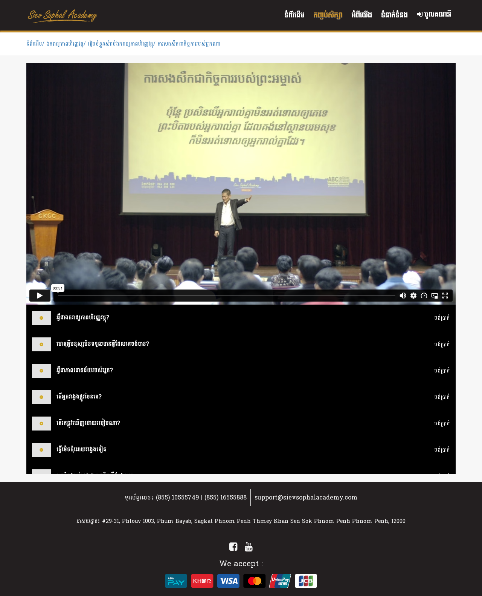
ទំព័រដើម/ (35, 44)
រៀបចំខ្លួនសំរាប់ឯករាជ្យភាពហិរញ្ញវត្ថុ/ (122, 44)
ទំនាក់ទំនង (394, 15)
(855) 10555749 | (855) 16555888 (201, 497)
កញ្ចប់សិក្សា (328, 15)
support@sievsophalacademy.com (306, 497)
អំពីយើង (362, 15)
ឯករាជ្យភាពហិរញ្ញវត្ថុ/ (66, 44)
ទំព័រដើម (294, 15)
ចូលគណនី (437, 14)
